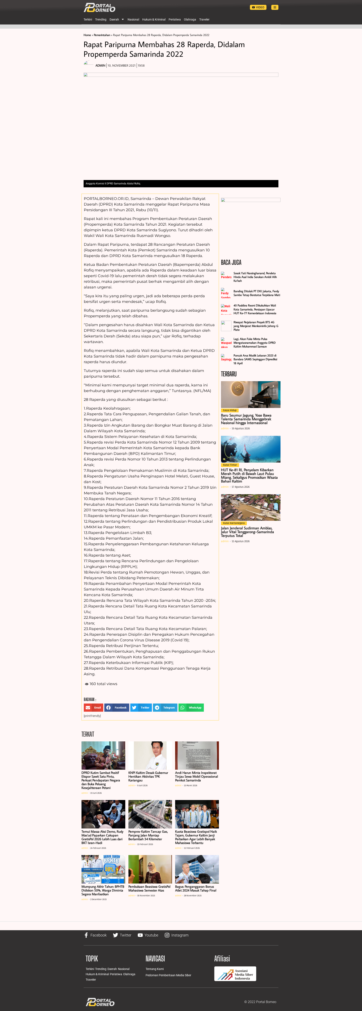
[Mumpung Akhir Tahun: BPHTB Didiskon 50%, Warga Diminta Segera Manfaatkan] (103, 869)
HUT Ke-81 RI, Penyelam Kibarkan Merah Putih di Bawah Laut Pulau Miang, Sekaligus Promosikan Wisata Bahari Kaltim (249, 475)
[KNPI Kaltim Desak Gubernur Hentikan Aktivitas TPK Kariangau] (150, 755)
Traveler (204, 19)
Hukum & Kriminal (153, 19)
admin (84, 793)
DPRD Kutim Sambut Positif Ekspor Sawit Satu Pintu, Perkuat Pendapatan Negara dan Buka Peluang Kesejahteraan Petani (100, 780)
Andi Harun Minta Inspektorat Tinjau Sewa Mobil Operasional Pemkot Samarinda (196, 776)
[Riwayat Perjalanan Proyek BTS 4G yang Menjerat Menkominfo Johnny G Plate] (226, 326)
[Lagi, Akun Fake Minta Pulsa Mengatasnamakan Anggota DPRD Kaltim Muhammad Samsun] (226, 342)
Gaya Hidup (230, 410)
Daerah (114, 19)
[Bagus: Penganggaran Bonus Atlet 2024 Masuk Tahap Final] (197, 869)
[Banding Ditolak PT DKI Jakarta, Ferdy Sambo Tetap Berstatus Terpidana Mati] (226, 293)
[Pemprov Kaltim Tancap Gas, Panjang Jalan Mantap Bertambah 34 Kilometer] (150, 814)
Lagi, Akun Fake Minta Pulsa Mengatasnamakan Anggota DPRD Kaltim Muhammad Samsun (255, 342)
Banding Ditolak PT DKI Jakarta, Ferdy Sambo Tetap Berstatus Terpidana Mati (257, 293)
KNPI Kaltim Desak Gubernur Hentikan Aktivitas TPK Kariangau (148, 776)
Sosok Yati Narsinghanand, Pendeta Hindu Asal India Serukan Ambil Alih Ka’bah (255, 277)
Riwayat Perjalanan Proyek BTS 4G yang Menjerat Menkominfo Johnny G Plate (256, 326)
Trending (100, 19)
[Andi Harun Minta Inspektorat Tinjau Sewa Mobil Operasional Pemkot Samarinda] (197, 755)
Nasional (133, 19)
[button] (93, 707)
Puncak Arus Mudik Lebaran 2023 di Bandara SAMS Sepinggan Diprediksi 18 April (255, 359)
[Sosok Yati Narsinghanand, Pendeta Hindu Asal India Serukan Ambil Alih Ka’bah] (226, 277)
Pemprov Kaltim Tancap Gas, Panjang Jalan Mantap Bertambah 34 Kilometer (148, 835)
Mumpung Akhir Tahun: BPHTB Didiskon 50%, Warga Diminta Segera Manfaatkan (102, 890)
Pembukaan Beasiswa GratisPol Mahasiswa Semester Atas (149, 888)
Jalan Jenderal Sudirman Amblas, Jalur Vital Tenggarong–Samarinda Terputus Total (247, 532)
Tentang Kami (155, 969)
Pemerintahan (102, 35)
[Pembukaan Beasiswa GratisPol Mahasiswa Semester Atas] (150, 869)
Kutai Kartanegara (234, 523)
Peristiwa (175, 19)
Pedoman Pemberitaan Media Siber (168, 975)
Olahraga (190, 19)
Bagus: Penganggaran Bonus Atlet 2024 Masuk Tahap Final (195, 888)
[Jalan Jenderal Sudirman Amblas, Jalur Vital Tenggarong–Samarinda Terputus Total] (251, 507)
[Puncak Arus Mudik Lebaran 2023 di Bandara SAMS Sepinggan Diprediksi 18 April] (226, 359)
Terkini (88, 19)
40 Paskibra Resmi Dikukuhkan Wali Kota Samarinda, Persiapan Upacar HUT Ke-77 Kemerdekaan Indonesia (255, 309)
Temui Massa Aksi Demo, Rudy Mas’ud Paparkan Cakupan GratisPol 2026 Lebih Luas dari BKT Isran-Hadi (102, 837)
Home (87, 35)
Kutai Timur (230, 465)
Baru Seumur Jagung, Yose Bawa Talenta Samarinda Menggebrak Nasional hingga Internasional (246, 419)
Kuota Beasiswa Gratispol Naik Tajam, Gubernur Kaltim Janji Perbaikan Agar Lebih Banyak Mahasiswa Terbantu (196, 837)
